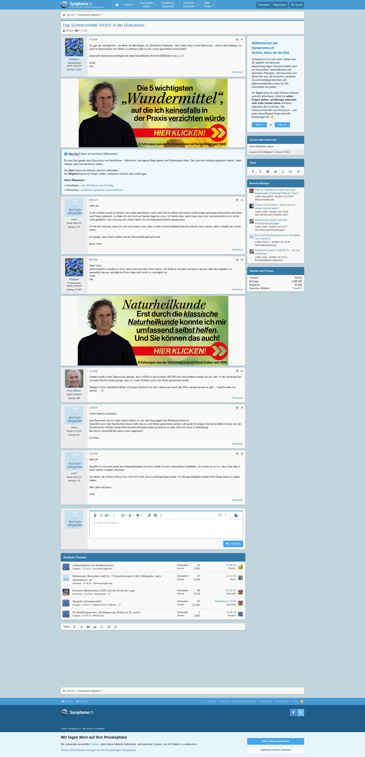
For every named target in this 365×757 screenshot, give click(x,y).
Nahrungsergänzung (102, 583)
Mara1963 (231, 593)
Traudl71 (297, 288)
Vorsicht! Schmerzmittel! (86, 601)
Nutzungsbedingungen (245, 701)
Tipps (295, 701)
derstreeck (77, 594)
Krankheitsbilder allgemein (269, 260)
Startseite (116, 5)
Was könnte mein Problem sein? (271, 215)
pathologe (76, 583)
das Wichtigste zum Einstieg (97, 185)
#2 (242, 200)
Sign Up (282, 125)
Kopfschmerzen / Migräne (104, 605)
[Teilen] (237, 40)
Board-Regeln (282, 701)
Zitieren (239, 72)
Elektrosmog (98, 615)
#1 (242, 39)
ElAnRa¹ (232, 568)
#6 (242, 454)
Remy (233, 579)
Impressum (224, 701)
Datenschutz (265, 701)
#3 (242, 259)
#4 (242, 371)
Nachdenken (100, 594)
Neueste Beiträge (259, 183)
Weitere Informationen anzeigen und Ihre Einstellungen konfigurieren (98, 750)
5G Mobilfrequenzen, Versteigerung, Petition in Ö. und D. (106, 612)
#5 (242, 408)
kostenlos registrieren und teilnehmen (101, 190)
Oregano (70, 30)
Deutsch (82, 701)
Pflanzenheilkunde (264, 199)
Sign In (259, 125)
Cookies (68, 701)
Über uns (211, 701)
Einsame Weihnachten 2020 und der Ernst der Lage (103, 590)
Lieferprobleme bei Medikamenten (93, 565)
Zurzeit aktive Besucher (263, 140)
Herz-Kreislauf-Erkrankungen (270, 230)
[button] (129, 5)
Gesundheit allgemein (102, 569)
